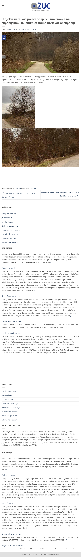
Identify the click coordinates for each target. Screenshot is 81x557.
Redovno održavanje (10, 226)
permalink (34, 188)
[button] (3, 6)
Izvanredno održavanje (11, 230)
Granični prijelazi (8, 344)
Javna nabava (7, 218)
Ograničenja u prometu (11, 282)
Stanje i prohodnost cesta (12, 319)
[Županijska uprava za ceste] (40, 6)
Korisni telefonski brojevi (11, 307)
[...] (35, 276)
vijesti (4, 16)
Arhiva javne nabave (10, 242)
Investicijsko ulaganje (10, 234)
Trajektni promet (8, 254)
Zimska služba (7, 222)
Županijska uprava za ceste (27, 29)
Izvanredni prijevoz (9, 238)
